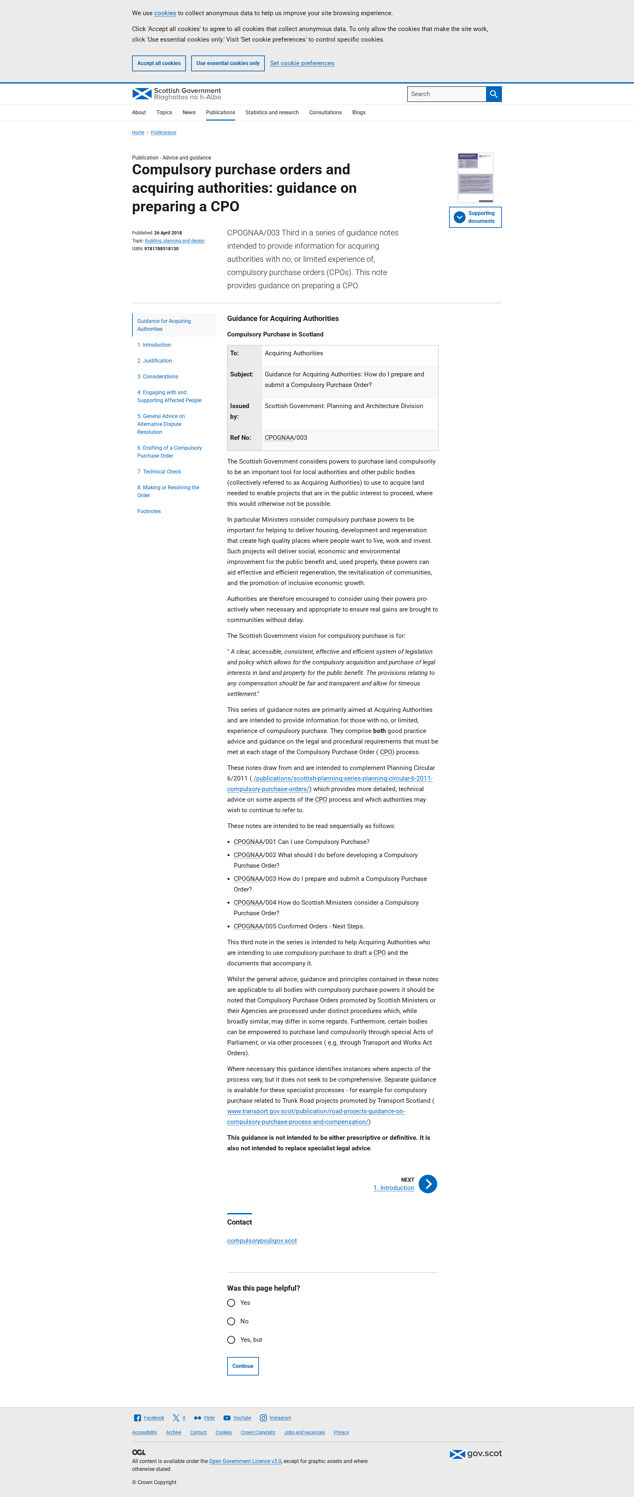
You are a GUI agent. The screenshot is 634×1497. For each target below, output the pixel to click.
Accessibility (144, 1432)
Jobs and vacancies (304, 1432)
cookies (165, 13)
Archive (173, 1432)
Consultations (325, 112)
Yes (245, 1302)
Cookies (224, 1432)
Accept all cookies (159, 63)
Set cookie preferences (302, 63)
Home (138, 132)
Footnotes (149, 511)
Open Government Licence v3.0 (245, 1461)
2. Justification (154, 361)
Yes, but (251, 1339)
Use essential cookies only (228, 63)
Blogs (359, 112)
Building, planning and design (175, 240)
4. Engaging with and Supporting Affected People (169, 396)
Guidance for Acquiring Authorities (164, 325)
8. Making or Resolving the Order (168, 491)
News (189, 112)
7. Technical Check (159, 472)
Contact (198, 1432)
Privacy (341, 1432)
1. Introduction (154, 345)
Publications (220, 112)
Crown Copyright (258, 1432)
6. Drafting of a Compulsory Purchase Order (169, 452)
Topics (164, 112)
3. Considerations (157, 376)
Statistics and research (272, 112)
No (244, 1321)
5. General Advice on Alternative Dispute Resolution (161, 424)
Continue (243, 1366)
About (139, 112)
